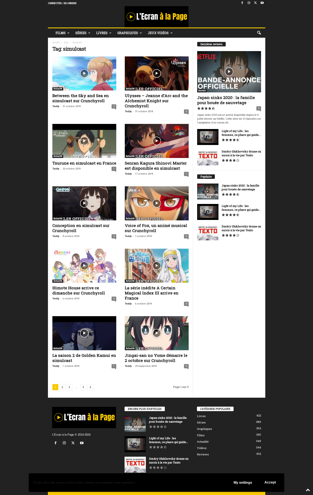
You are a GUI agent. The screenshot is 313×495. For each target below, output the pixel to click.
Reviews (203, 454)
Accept (270, 482)
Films (61, 33)
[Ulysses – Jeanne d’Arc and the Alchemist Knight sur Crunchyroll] (157, 73)
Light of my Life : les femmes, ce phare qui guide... (241, 133)
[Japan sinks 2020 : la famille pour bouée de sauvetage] (229, 71)
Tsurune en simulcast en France (84, 163)
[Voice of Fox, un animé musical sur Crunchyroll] (157, 203)
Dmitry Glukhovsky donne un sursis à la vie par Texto (241, 153)
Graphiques (127, 33)
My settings (243, 482)
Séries (80, 33)
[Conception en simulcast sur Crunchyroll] (84, 203)
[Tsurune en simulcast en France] (84, 141)
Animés (202, 90)
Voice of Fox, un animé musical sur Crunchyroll (156, 228)
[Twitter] (255, 3)
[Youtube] (262, 3)
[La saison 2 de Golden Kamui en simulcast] (84, 333)
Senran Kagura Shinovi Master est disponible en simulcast (156, 165)
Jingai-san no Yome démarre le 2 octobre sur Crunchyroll (156, 358)
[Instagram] (248, 3)
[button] (259, 33)
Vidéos (202, 448)
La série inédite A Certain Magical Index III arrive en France (151, 293)
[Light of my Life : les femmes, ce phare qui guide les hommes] (207, 137)
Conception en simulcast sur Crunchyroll (80, 228)
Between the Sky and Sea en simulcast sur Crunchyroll (80, 98)
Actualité (57, 89)
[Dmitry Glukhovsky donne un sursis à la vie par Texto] (207, 157)
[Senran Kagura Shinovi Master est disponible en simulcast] (157, 141)
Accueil (56, 42)
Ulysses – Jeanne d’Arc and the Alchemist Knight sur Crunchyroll (156, 100)
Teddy (55, 106)
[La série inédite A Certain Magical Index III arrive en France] (157, 266)
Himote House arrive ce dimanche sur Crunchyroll (78, 290)
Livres (102, 33)
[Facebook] (242, 3)
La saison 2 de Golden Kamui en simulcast (84, 358)
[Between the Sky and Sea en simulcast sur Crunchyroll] (84, 73)
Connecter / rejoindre (62, 3)
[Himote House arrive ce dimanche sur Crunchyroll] (84, 266)
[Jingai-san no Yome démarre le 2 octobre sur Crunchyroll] (157, 333)
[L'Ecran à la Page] (156, 16)
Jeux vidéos (158, 33)
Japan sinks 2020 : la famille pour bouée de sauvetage (226, 100)
